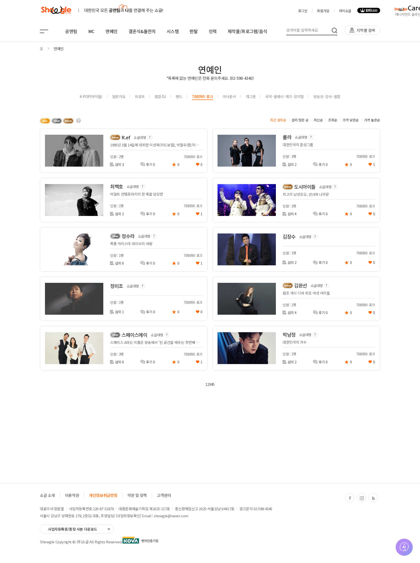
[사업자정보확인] (128, 515)
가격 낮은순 (350, 119)
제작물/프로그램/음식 (247, 31)
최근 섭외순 (278, 119)
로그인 (302, 10)
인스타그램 (361, 498)
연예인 (111, 31)
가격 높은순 (372, 119)
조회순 (332, 119)
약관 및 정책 (137, 495)
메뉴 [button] (44, 31)
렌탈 (194, 31)
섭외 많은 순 (299, 119)
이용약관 (72, 495)
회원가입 (323, 10)
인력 (213, 31)
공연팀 (71, 31)
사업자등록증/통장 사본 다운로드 (72, 529)
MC (91, 31)
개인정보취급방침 (103, 495)
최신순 (318, 119)
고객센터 (164, 495)
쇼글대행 (140, 137)
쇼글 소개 (47, 495)
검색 (334, 30)
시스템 (173, 31)
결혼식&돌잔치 (142, 31)
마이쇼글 (345, 10)
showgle (56, 10)
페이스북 (350, 498)
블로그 (373, 498)
